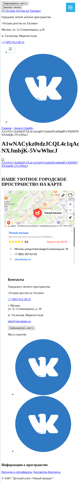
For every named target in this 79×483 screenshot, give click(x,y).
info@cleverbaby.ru (19, 321)
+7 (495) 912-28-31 (12, 42)
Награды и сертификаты (16, 472)
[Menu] (70, 7)
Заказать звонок (12, 7)
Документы (40, 472)
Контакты (54, 472)
